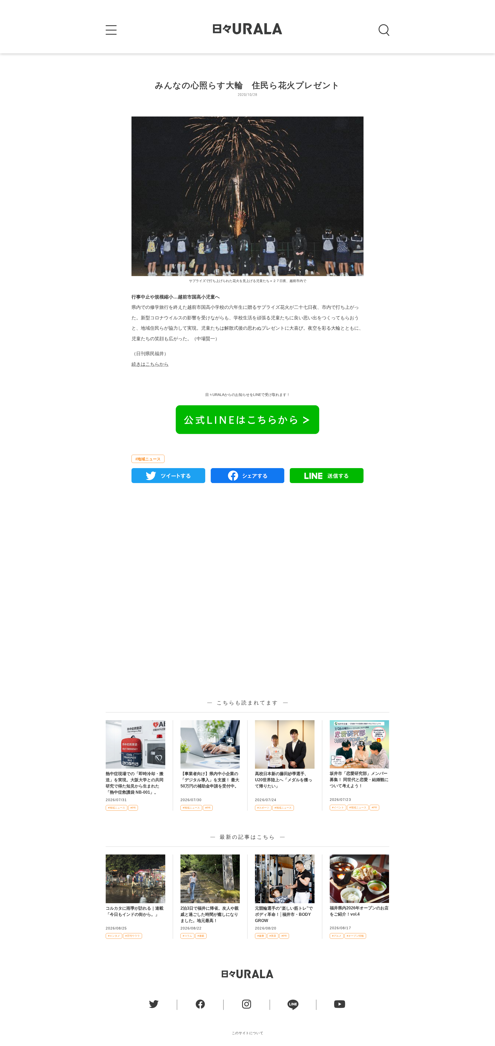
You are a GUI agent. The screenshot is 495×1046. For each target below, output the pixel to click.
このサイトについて (247, 1033)
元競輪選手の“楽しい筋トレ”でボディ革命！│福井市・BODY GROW (284, 914)
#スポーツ (263, 807)
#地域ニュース (148, 459)
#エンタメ (114, 935)
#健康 (260, 935)
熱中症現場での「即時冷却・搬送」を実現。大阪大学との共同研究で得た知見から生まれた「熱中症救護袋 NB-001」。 (134, 782)
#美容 (272, 935)
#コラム (187, 935)
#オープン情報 (355, 935)
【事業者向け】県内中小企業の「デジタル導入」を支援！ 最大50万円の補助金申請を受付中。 (209, 779)
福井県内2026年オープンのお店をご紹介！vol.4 (359, 911)
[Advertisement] (247, 546)
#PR (133, 807)
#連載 (200, 935)
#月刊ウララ (132, 935)
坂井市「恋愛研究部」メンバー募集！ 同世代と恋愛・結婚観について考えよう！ (359, 779)
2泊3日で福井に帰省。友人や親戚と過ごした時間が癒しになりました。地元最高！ (209, 914)
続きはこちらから (150, 364)
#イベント (338, 807)
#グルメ (336, 935)
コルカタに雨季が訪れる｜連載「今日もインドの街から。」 (134, 911)
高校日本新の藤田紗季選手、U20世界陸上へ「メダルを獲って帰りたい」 (283, 779)
